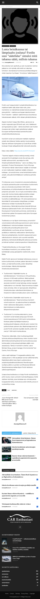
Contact (12, 593)
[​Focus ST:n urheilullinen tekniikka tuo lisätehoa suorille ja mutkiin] (6, 550)
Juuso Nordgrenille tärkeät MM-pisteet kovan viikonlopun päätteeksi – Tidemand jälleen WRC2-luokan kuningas (10, 401)
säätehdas (14, 390)
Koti (3, 6)
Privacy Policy (24, 593)
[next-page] (6, 465)
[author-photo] (20, 421)
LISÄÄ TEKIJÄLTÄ (29, 433)
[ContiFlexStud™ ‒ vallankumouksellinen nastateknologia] (4, 541)
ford (9, 390)
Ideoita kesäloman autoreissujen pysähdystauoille (19, 485)
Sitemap (17, 593)
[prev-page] (3, 465)
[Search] (37, 2)
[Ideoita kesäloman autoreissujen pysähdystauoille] (6, 449)
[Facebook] (20, 527)
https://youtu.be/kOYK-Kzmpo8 (24, 151)
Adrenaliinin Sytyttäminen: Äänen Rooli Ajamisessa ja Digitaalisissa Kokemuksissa (24, 440)
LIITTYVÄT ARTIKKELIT (12, 433)
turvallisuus (12, 46)
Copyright (32, 593)
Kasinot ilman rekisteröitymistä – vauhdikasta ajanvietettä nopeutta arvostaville (24, 458)
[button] (3, 2)
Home (6, 593)
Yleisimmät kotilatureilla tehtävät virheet (16, 504)
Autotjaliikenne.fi (9, 62)
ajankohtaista (9, 6)
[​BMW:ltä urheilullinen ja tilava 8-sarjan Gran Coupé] (6, 559)
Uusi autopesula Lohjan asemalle (31, 399)
